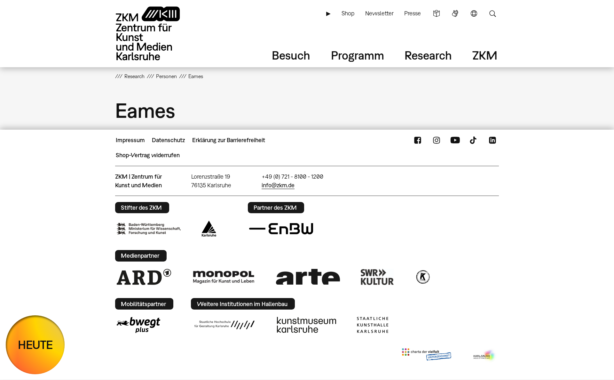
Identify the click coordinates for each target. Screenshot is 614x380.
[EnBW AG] (281, 229)
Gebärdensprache (455, 13)
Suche (492, 13)
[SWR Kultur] (377, 277)
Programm (357, 55)
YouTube (455, 140)
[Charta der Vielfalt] (426, 356)
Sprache (474, 13)
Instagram (436, 140)
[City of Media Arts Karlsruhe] (485, 356)
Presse (412, 13)
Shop (348, 13)
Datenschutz (168, 140)
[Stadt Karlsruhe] (209, 229)
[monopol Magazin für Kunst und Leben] (224, 277)
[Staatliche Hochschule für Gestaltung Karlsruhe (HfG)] (224, 325)
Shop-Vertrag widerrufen (148, 155)
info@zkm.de (278, 185)
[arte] (308, 277)
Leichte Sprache (436, 13)
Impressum (130, 140)
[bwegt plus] (138, 325)
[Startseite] (156, 33)
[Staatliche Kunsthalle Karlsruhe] (372, 325)
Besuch (291, 55)
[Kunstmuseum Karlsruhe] (306, 325)
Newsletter (379, 13)
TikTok (474, 140)
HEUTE (35, 345)
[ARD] (144, 277)
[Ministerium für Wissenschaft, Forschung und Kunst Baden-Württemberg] (149, 229)
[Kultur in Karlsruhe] (422, 277)
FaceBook (417, 140)
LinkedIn (492, 140)
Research (428, 55)
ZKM (484, 55)
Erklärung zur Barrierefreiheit (228, 140)
